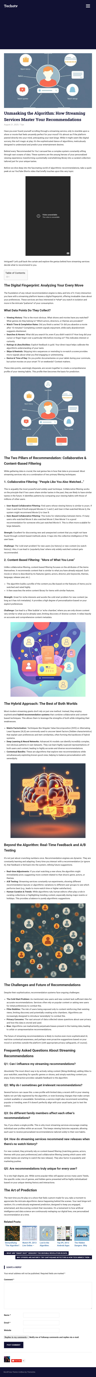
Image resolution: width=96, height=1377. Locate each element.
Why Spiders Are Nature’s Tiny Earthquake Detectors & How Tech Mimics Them (53, 1257)
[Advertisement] (48, 30)
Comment (9, 1279)
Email (7, 1323)
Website (7, 1330)
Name (7, 1315)
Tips (22, 124)
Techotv (11, 6)
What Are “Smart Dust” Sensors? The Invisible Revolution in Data (36, 1253)
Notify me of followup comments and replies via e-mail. (54, 1337)
